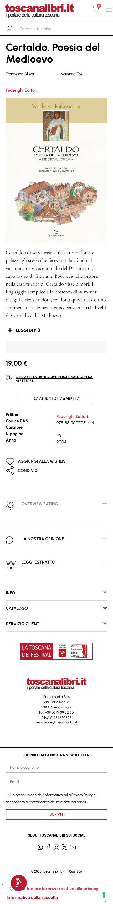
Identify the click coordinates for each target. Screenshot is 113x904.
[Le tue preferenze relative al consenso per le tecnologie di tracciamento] (104, 895)
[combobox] (46, 28)
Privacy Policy (82, 795)
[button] (108, 10)
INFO (10, 592)
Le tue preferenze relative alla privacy (59, 888)
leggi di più (28, 330)
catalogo (17, 608)
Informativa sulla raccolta (32, 897)
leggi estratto (38, 562)
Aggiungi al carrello (56, 399)
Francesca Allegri (20, 74)
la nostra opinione (43, 538)
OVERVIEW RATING (40, 503)
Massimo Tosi (71, 74)
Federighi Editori (21, 90)
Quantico (75, 871)
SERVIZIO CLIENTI (23, 623)
